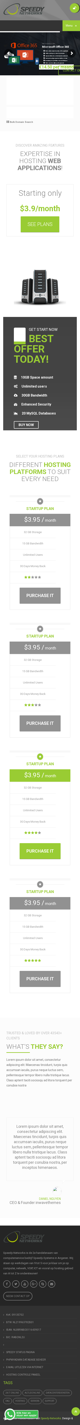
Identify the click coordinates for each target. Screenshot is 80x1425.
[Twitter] (15, 1284)
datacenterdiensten (58, 1393)
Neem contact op (17, 1296)
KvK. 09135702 (15, 1314)
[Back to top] (75, 1411)
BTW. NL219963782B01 (20, 1322)
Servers (35, 1401)
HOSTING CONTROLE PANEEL (23, 1374)
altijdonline (32, 1393)
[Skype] (42, 1284)
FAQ (8, 1401)
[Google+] (33, 1284)
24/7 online (12, 1393)
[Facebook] (6, 1284)
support (49, 1401)
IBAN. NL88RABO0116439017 (23, 1329)
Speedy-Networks (51, 1418)
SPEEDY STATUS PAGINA (20, 1352)
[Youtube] (24, 1284)
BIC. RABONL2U (15, 1337)
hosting (20, 1401)
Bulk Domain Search (21, 122)
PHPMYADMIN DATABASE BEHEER (26, 1359)
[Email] (51, 1284)
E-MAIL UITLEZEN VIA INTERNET (24, 1367)
